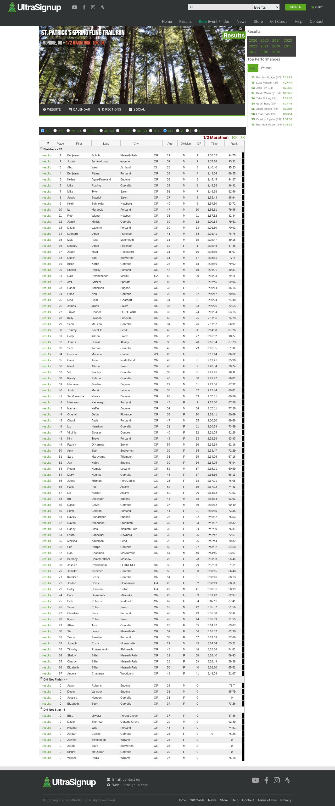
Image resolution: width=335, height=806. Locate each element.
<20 (61, 131)
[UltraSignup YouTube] (75, 6)
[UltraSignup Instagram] (94, 6)
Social (139, 109)
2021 (264, 46)
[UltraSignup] (34, 7)
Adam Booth (264, 108)
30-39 (92, 131)
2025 (264, 40)
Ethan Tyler (263, 114)
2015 (276, 52)
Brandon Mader (266, 124)
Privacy (286, 800)
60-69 (142, 131)
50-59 (125, 131)
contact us (131, 779)
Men (253, 68)
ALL (48, 131)
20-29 (76, 131)
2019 (276, 46)
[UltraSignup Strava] (103, 6)
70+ (156, 131)
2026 (253, 40)
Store (258, 21)
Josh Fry (261, 87)
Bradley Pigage (265, 77)
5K (243, 137)
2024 (276, 40)
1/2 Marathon (215, 137)
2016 (264, 52)
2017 (252, 52)
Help (299, 21)
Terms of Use (267, 800)
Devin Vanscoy (265, 93)
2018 (288, 46)
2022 (253, 46)
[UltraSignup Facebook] (85, 6)
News (241, 21)
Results (185, 21)
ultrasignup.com (134, 785)
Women (266, 68)
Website (53, 109)
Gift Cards (278, 21)
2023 (288, 40)
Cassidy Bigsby (265, 119)
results (46, 155)
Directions (111, 109)
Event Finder (214, 21)
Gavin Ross (263, 103)
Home (167, 21)
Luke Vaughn (264, 82)
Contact (316, 21)
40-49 (109, 131)
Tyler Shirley (263, 98)
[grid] (141, 453)
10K (234, 137)
